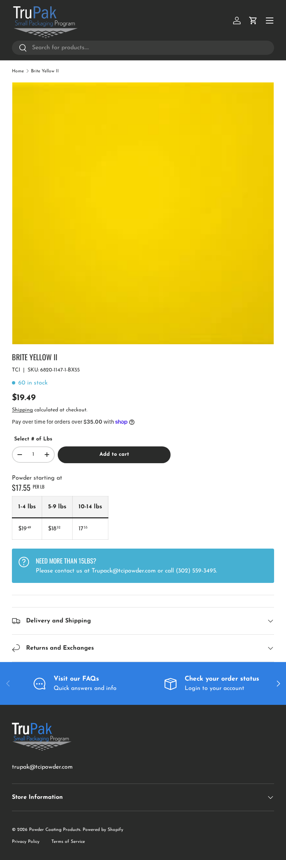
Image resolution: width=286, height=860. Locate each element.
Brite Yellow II (45, 71)
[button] (253, 20)
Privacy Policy (25, 841)
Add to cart (114, 454)
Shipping (22, 410)
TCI (16, 370)
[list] (143, 213)
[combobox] (143, 48)
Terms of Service (68, 841)
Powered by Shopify (103, 830)
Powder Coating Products (54, 830)
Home (18, 71)
